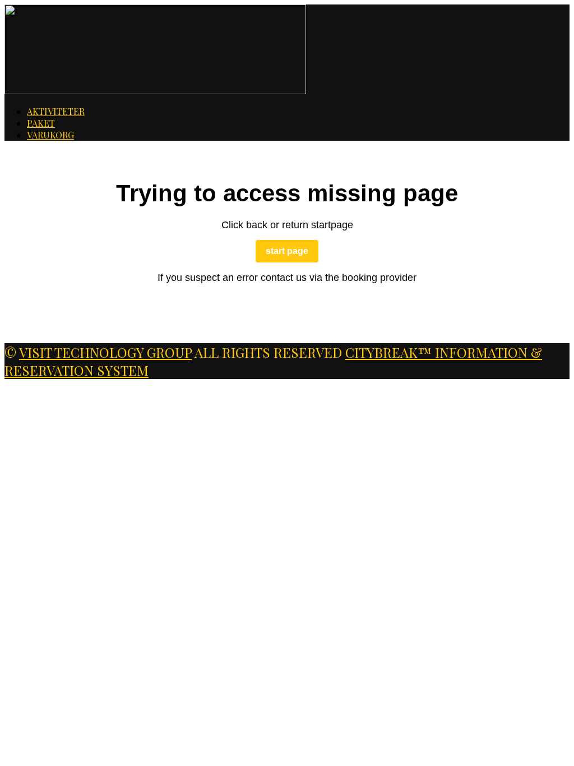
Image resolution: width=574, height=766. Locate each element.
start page (287, 251)
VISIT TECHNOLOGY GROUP (105, 352)
